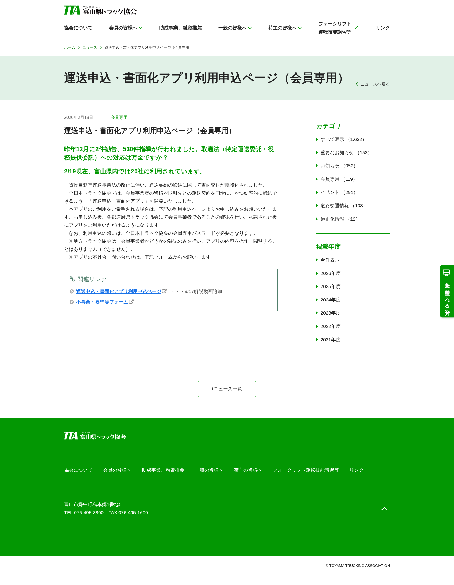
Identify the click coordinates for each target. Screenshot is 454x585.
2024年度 (330, 299)
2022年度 (330, 326)
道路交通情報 (342, 205)
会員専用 (337, 179)
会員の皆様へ (123, 27)
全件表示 (330, 260)
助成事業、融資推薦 (180, 27)
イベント (337, 192)
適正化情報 (338, 219)
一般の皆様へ (232, 27)
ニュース (89, 47)
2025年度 (330, 286)
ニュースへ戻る (375, 84)
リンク (383, 27)
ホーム (69, 47)
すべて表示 (341, 139)
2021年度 (330, 339)
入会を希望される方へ (447, 295)
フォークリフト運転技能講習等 (335, 28)
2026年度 (330, 273)
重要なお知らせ (344, 152)
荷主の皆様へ (282, 27)
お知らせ (337, 165)
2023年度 (330, 313)
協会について (78, 27)
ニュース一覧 (228, 388)
